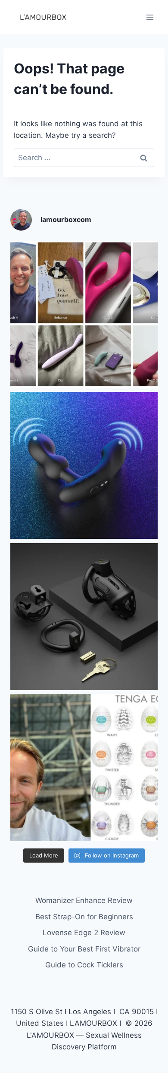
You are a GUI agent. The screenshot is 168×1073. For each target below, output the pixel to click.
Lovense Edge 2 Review (84, 932)
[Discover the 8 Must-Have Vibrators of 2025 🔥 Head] (84, 314)
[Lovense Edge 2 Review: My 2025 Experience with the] (84, 465)
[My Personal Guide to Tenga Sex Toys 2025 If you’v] (84, 767)
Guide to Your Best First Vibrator (84, 949)
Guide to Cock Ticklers (84, 965)
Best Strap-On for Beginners (84, 916)
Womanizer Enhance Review (84, 900)
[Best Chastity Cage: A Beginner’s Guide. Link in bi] (84, 616)
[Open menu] (150, 17)
